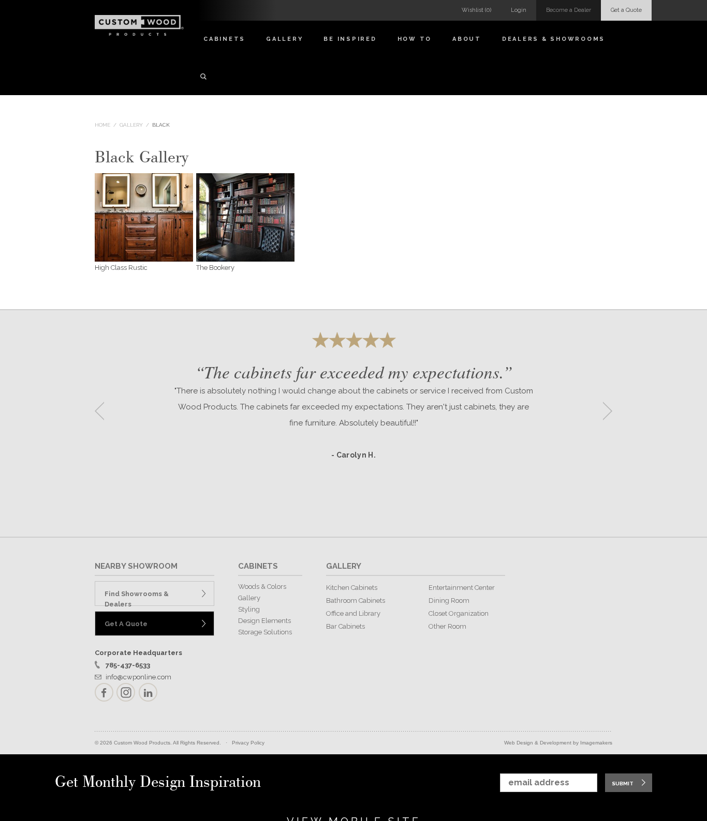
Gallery (284, 39)
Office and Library (353, 613)
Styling (249, 609)
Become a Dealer (568, 10)
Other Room (447, 626)
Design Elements (264, 621)
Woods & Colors (262, 586)
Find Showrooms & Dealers (137, 598)
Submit (623, 783)
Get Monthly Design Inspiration (158, 782)
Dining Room (449, 600)
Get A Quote (126, 624)
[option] (353, 407)
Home (102, 125)
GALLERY (343, 566)
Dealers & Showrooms (553, 39)
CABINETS (258, 566)
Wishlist (476, 10)
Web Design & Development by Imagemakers (558, 743)
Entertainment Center (462, 587)
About (466, 39)
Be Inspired (349, 39)
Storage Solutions (265, 632)
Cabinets (224, 39)
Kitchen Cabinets (351, 587)
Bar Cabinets (345, 626)
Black (161, 125)
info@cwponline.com (138, 677)
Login (518, 10)
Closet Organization (459, 613)
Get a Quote (626, 10)
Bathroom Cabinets (355, 600)
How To (414, 39)
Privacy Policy (248, 743)
